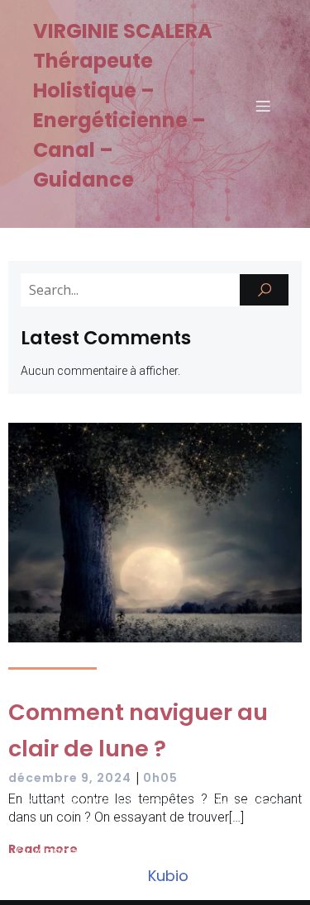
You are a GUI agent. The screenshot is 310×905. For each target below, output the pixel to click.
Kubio (168, 875)
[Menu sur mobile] (263, 106)
